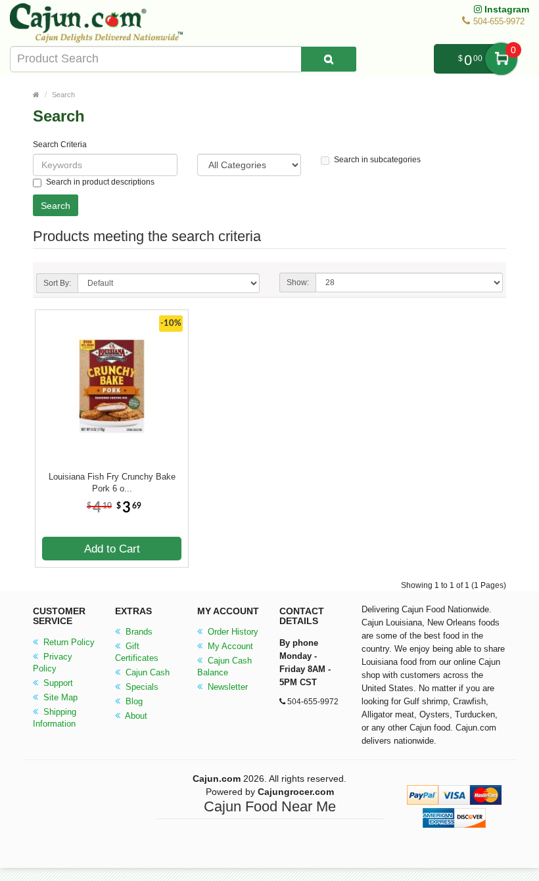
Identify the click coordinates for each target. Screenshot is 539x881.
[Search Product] (328, 59)
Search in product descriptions (100, 182)
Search (63, 95)
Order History (231, 632)
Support (57, 683)
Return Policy (68, 642)
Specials (140, 687)
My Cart (501, 59)
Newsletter (226, 687)
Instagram (505, 9)
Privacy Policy (52, 662)
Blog (133, 701)
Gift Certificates (136, 652)
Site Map (59, 697)
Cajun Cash (146, 672)
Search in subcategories (377, 159)
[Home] (36, 95)
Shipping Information (54, 718)
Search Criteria (60, 144)
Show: (298, 282)
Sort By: (57, 283)
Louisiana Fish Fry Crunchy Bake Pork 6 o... (112, 482)
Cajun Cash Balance (224, 666)
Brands (137, 632)
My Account (229, 646)
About (135, 716)
